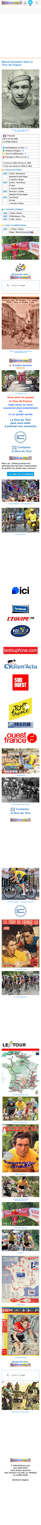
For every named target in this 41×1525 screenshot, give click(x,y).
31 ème (12, 185)
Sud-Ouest (13, 197)
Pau (23, 216)
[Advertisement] (20, 36)
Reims (20, 213)
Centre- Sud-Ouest (17, 174)
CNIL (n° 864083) (28, 1473)
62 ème (12, 200)
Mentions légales (20, 1480)
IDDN (25, 1475)
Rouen (19, 219)
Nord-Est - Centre (16, 191)
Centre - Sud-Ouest (17, 183)
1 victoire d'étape (16, 180)
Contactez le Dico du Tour (20, 449)
